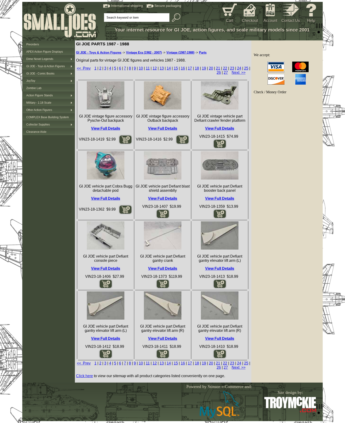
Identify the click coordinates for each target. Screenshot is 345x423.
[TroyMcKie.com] (290, 411)
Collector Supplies (38, 124)
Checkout (250, 21)
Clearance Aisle (36, 131)
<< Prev (84, 68)
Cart (229, 21)
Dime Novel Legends (39, 59)
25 (246, 68)
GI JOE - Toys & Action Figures (45, 66)
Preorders (32, 44)
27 (226, 72)
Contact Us (290, 21)
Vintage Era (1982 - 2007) (144, 52)
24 (239, 68)
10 (141, 68)
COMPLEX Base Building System (47, 117)
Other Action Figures (39, 110)
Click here (84, 376)
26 (219, 72)
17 (190, 68)
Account (270, 21)
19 (204, 68)
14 (169, 68)
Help (311, 21)
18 (197, 68)
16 (183, 68)
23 (232, 68)
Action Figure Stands (39, 95)
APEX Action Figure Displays (44, 51)
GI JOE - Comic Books (40, 73)
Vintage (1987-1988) (180, 52)
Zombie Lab (34, 88)
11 (148, 68)
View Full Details (105, 128)
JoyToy (30, 80)
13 (162, 68)
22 (225, 68)
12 (155, 68)
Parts (203, 52)
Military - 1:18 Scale (38, 102)
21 (218, 68)
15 (176, 68)
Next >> (238, 72)
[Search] (174, 17)
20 (211, 68)
